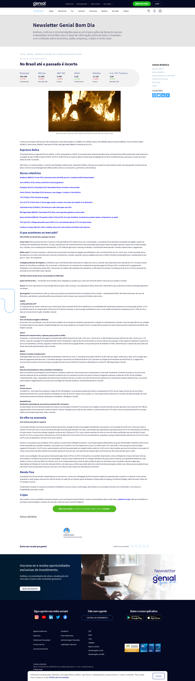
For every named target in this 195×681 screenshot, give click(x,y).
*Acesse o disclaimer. (39, 664)
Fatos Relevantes (67, 635)
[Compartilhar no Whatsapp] (154, 95)
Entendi (159, 676)
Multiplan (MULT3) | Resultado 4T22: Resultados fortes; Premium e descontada (50, 187)
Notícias (104, 11)
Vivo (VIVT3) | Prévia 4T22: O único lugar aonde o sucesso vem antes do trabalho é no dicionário (56, 202)
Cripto (154, 86)
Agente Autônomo (40, 631)
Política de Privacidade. (59, 677)
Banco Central (93, 646)
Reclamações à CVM (95, 650)
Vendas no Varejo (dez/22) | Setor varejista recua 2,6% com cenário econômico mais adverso (55, 227)
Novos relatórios (158, 72)
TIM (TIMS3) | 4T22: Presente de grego (34, 197)
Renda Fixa (62, 11)
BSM (90, 635)
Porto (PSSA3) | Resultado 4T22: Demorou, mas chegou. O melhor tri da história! (50, 192)
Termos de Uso (38, 644)
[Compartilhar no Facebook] (168, 95)
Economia (93, 11)
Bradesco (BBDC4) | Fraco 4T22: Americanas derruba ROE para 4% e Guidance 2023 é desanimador (57, 177)
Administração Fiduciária (70, 640)
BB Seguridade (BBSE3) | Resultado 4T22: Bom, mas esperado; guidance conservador (52, 212)
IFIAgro (126, 11)
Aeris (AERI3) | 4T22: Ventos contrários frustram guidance (42, 182)
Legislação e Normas (68, 644)
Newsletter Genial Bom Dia (45, 54)
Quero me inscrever (30, 589)
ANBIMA (91, 643)
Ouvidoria (64, 631)
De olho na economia (160, 79)
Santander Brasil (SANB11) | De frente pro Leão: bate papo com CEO (46, 207)
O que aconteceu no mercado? (163, 75)
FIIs (72, 11)
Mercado (115, 11)
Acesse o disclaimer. (28, 516)
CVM (90, 639)
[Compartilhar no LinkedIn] (163, 95)
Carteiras (81, 11)
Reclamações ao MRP (96, 654)
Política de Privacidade (41, 640)
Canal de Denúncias (40, 649)
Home (22, 54)
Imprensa (36, 635)
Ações (51, 11)
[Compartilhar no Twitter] (159, 95)
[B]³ (89, 631)
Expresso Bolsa (158, 69)
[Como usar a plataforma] (160, 11)
